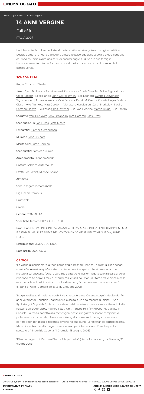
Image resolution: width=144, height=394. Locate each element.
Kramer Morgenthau (44, 130)
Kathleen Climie (42, 151)
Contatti (9, 389)
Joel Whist (31, 172)
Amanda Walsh (45, 100)
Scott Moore (57, 123)
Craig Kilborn (24, 95)
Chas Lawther (60, 109)
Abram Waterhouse (40, 165)
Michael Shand (48, 172)
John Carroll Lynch (64, 95)
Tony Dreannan (58, 116)
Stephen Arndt (44, 158)
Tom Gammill (77, 116)
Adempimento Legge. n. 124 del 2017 (117, 386)
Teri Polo (100, 91)
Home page (10, 15)
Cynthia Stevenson (107, 95)
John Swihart (36, 137)
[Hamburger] (138, 4)
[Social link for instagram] (103, 389)
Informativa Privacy (17, 386)
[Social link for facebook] (99, 389)
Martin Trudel (102, 109)
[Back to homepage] (12, 375)
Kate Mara (70, 91)
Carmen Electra (26, 109)
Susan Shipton (40, 144)
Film (21, 15)
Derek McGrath (86, 100)
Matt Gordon (52, 104)
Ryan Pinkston (34, 91)
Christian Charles (36, 84)
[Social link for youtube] (108, 389)
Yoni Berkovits (38, 116)
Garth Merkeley (102, 104)
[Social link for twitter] (94, 389)
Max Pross (93, 116)
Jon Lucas (42, 123)
